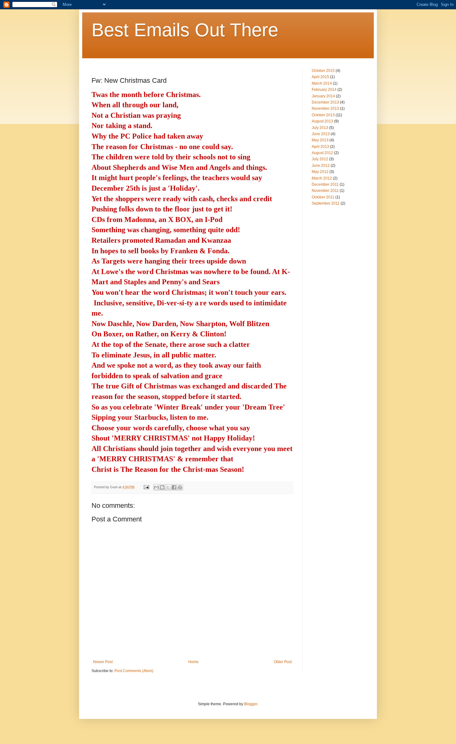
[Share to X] (168, 487)
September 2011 (326, 203)
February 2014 (324, 89)
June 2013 (321, 134)
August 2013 (322, 121)
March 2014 (322, 83)
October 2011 (323, 197)
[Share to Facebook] (174, 487)
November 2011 (325, 190)
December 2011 (325, 184)
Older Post (283, 662)
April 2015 (320, 77)
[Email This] (156, 487)
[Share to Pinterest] (180, 487)
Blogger (250, 704)
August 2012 (322, 153)
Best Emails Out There (185, 30)
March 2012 (322, 178)
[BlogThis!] (162, 487)
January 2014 (323, 96)
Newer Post (103, 662)
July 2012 (320, 159)
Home (193, 662)
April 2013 (320, 146)
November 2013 (325, 108)
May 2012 (320, 172)
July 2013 (320, 128)
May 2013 (320, 140)
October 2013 (323, 115)
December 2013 (325, 102)
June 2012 (321, 165)
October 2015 (323, 71)
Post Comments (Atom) (133, 671)
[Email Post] (146, 487)
